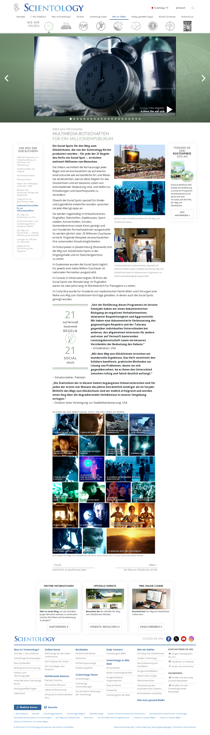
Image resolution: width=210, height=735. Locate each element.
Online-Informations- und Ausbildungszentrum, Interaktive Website (27, 224)
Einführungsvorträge (86, 663)
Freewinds (111, 690)
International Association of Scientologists (33, 717)
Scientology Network (52, 713)
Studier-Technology (147, 658)
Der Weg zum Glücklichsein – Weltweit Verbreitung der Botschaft (28, 233)
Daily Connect (114, 649)
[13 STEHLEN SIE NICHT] (92, 492)
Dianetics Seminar (54, 680)
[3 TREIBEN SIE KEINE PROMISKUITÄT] (117, 424)
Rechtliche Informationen (184, 727)
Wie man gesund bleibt (151, 700)
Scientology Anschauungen (27, 658)
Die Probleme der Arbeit (57, 661)
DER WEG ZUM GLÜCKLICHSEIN (28, 149)
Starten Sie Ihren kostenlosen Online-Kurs (126, 713)
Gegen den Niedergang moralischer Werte (27, 185)
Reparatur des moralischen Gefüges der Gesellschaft (27, 192)
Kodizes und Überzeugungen (22, 674)
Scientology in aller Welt (118, 662)
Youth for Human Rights (170, 717)
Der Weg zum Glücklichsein (150, 653)
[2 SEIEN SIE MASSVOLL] (92, 424)
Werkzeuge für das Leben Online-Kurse (58, 655)
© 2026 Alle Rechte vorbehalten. (44, 727)
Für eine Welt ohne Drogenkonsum (113, 717)
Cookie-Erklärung (142, 727)
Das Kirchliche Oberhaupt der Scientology (88, 693)
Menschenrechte (145, 680)
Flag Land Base (113, 685)
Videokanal (19, 693)
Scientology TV (161, 7)
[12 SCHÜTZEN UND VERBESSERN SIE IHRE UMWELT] (65, 492)
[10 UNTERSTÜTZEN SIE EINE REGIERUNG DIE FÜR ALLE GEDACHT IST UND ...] (92, 469)
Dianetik (35, 713)
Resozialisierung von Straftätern (147, 665)
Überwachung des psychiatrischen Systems (149, 687)
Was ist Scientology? (61, 16)
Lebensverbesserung (55, 689)
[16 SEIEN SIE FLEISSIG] (65, 515)
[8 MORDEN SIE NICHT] (142, 445)
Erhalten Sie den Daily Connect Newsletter (180, 679)
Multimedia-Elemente (25, 175)
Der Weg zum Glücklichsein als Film (141, 569)
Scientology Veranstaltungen (84, 685)
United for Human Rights (145, 717)
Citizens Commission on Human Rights (31, 721)
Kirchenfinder (113, 667)
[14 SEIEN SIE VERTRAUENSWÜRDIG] (118, 492)
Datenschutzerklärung (124, 727)
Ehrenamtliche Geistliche (149, 693)
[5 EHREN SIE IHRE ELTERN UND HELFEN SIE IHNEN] (65, 445)
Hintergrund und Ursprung (27, 667)
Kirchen (80, 16)
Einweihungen (83, 678)
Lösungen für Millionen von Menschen (27, 240)
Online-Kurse (187, 16)
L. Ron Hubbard (38, 16)
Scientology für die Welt (118, 694)
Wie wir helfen (119, 16)
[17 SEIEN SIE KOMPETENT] (94, 515)
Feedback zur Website (182, 661)
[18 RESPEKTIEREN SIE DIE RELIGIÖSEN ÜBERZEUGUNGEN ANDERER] (132, 515)
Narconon (88, 717)
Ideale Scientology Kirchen (119, 672)
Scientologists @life (116, 653)
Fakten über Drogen (147, 675)
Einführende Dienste (57, 676)
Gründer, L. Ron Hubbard (26, 653)
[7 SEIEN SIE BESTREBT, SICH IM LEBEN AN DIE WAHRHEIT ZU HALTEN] (117, 445)
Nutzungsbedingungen (162, 727)
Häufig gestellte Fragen (142, 16)
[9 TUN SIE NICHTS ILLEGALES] (65, 469)
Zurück (57, 565)
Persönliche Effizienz (55, 684)
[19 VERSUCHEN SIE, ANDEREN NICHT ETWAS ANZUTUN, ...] (67, 541)
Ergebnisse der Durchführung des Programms (25, 248)
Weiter (152, 565)
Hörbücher (81, 658)
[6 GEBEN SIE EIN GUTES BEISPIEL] (92, 445)
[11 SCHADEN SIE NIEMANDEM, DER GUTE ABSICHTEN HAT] (130, 469)
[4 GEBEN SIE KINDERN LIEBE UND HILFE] (142, 424)
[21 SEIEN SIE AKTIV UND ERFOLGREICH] (131, 541)
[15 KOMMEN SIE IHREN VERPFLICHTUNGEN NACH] (144, 492)
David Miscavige (96, 713)
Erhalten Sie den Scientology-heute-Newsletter (178, 688)
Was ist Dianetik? (22, 663)
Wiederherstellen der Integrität (26, 170)
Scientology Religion (76, 713)
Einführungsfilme (84, 667)
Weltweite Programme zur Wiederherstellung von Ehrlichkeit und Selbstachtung (27, 161)
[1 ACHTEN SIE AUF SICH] (65, 424)
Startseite (21, 16)
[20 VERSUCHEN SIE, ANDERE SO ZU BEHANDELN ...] (94, 541)
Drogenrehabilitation (147, 670)
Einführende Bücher (86, 653)
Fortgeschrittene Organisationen (114, 679)
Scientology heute (98, 16)
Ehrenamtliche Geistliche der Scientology (168, 713)
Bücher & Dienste (167, 16)
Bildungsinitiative (24, 179)
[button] (71, 119)
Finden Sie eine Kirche (182, 666)
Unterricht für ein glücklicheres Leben (69, 569)
